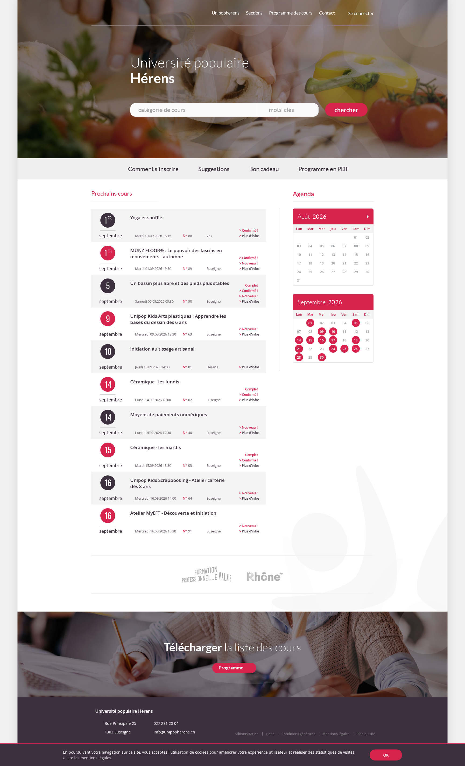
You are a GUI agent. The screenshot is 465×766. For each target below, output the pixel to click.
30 (322, 357)
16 (322, 340)
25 (344, 349)
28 (299, 357)
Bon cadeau (264, 169)
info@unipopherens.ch (174, 732)
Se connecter (361, 13)
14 (299, 340)
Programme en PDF (323, 169)
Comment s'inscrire (153, 169)
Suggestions (214, 169)
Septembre (320, 302)
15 (310, 340)
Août (312, 216)
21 (299, 349)
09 (322, 331)
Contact (327, 12)
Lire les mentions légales (88, 757)
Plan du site (366, 734)
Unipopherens (225, 12)
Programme (231, 667)
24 (333, 349)
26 (356, 349)
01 (310, 323)
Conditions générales (298, 734)
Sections (254, 12)
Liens (270, 734)
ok (386, 755)
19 (356, 340)
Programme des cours (290, 12)
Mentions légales (335, 734)
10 (333, 331)
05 (356, 323)
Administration (247, 734)
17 (333, 340)
